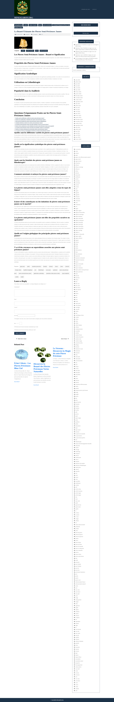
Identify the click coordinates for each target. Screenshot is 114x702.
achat (76, 151)
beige (76, 244)
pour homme (78, 566)
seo (76, 619)
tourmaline (77, 659)
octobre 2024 (78, 123)
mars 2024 (77, 137)
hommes (77, 408)
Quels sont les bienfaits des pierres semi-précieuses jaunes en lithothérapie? (30, 121)
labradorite (77, 426)
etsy (76, 362)
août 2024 (77, 127)
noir (76, 473)
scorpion (77, 617)
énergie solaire (18, 269)
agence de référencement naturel (83, 157)
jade (76, 412)
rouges (77, 601)
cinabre (77, 317)
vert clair (77, 678)
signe (76, 625)
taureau (77, 649)
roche (76, 586)
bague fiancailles (79, 226)
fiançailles (77, 374)
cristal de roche (79, 343)
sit (75, 627)
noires (76, 477)
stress (76, 645)
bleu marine (78, 289)
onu (76, 497)
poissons (77, 562)
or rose (77, 516)
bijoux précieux (79, 271)
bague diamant (78, 216)
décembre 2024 (79, 119)
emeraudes (77, 358)
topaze (76, 655)
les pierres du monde (80, 433)
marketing (77, 451)
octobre (77, 485)
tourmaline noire (79, 661)
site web (77, 631)
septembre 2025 (79, 101)
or (75, 510)
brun (76, 299)
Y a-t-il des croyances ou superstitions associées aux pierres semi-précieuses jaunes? (32, 130)
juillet (76, 424)
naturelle (77, 471)
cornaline (77, 331)
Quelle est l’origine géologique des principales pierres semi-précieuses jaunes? (31, 129)
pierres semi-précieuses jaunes (25, 273)
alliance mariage (79, 167)
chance (56, 266)
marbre (77, 447)
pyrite (76, 576)
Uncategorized (78, 665)
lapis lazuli (77, 429)
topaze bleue (78, 657)
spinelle (77, 643)
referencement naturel (80, 584)
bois (76, 295)
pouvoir (77, 568)
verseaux (77, 674)
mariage (77, 449)
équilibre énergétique (28, 269)
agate (76, 155)
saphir (76, 607)
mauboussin (78, 457)
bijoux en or (78, 265)
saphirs (77, 609)
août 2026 (77, 80)
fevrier (77, 368)
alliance (77, 165)
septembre (77, 621)
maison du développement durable (83, 443)
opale (76, 503)
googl (76, 392)
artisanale (77, 198)
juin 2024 (77, 131)
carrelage (77, 307)
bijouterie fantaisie (79, 260)
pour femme (78, 564)
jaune (40, 25)
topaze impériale (65, 273)
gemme (77, 388)
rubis (76, 603)
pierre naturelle (79, 550)
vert (76, 676)
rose (76, 588)
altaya (76, 171)
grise (76, 400)
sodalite (77, 637)
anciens (77, 184)
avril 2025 (77, 111)
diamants (77, 352)
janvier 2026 (78, 93)
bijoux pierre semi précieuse (82, 269)
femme (77, 366)
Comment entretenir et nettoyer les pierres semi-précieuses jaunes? (29, 122)
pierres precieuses (47, 25)
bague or (77, 232)
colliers (77, 327)
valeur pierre (78, 667)
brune (76, 301)
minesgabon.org (23, 18)
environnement (78, 360)
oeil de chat (78, 489)
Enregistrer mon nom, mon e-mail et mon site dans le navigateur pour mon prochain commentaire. (33, 318)
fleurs (76, 378)
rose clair (77, 589)
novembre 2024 (79, 121)
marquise (77, 453)
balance (77, 242)
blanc (76, 273)
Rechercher (86, 25)
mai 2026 (77, 85)
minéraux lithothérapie (80, 465)
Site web (15, 315)
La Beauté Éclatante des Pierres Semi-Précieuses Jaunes (38, 31)
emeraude (77, 356)
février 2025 (78, 115)
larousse (77, 431)
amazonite (77, 175)
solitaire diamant (79, 641)
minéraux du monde (80, 463)
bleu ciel (77, 283)
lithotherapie (78, 441)
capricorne (77, 303)
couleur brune (78, 335)
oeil (76, 487)
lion (76, 439)
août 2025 (77, 103)
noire (76, 475)
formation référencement (81, 384)
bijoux (76, 262)
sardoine (77, 611)
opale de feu (78, 505)
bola (76, 297)
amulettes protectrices (36, 266)
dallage (77, 345)
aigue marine (78, 161)
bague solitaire (78, 238)
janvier (77, 414)
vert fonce (77, 680)
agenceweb (78, 159)
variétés (16, 276)
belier (76, 246)
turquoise (77, 663)
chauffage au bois (79, 315)
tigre (76, 653)
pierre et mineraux (79, 548)
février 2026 (78, 91)
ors (76, 522)
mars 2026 (77, 89)
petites (76, 538)
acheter (77, 153)
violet (76, 686)
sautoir (77, 613)
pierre (76, 540)
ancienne (77, 181)
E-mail (16, 307)
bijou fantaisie (78, 254)
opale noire (78, 507)
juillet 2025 (78, 105)
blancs (76, 279)
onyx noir (77, 501)
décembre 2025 (79, 95)
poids (76, 560)
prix (76, 574)
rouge (76, 597)
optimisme (55, 269)
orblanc (77, 520)
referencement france (80, 582)
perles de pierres (79, 536)
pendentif (77, 526)
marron (77, 455)
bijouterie (77, 256)
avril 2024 (77, 135)
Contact (94, 9)
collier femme (78, 325)
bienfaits (45, 266)
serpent (77, 623)
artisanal (77, 196)
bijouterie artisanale (80, 258)
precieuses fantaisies (80, 572)
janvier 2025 (78, 117)
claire (76, 321)
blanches (77, 277)
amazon (77, 173)
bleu (76, 281)
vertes (76, 684)
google (77, 394)
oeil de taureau (78, 491)
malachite (77, 445)
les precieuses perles (80, 437)
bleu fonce (77, 287)
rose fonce (77, 591)
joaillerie (77, 422)
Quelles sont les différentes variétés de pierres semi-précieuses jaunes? (29, 118)
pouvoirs (77, 570)
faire (76, 364)
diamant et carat (79, 348)
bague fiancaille (79, 224)
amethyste (77, 177)
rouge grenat (78, 599)
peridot (77, 528)
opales (76, 508)
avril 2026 (77, 87)
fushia (76, 386)
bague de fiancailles (80, 212)
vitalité (22, 276)
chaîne (76, 311)
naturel (77, 469)
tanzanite (77, 647)
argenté (77, 192)
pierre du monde (79, 546)
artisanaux (77, 200)
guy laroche (78, 402)
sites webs (77, 633)
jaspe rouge (78, 418)
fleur (76, 376)
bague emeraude (79, 218)
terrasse (77, 651)
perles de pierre (79, 534)
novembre (77, 481)
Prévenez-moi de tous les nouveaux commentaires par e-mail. (26, 326)
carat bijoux (78, 305)
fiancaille (77, 370)
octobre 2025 (78, 99)
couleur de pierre (33, 25)
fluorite (77, 382)
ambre (28, 266)
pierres (77, 552)
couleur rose (78, 339)
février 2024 (78, 139)
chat (76, 313)
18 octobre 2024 (19, 34)
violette (77, 688)
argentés (77, 194)
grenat (76, 396)
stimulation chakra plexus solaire (53, 273)
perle (76, 530)
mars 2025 (77, 113)
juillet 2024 (78, 129)
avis (76, 206)
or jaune (77, 514)
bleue (76, 291)
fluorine (77, 380)
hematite (77, 404)
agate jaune (22, 266)
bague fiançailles (79, 228)
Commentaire (17, 286)
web (76, 690)
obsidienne (77, 483)
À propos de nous (85, 9)
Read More (16, 381)
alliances (77, 169)
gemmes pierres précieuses (81, 390)
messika (77, 461)
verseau (77, 672)
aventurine (77, 204)
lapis (76, 427)
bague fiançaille (79, 222)
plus (76, 558)
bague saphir (78, 236)
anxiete (77, 186)
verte (76, 682)
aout (76, 188)
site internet (78, 629)
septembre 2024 (79, 125)
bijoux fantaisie (79, 267)
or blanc (77, 512)
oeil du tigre (78, 495)
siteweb (77, 635)
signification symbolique (39, 273)
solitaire (77, 639)
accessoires (78, 149)
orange (77, 518)
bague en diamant (79, 220)
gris (76, 398)
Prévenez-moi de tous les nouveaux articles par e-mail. (25, 329)
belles (76, 248)
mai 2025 (77, 109)
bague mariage (78, 230)
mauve (76, 459)
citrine (61, 266)
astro (76, 202)
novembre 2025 (79, 97)
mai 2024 (77, 133)
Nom (15, 299)
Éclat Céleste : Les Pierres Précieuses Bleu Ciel (22, 365)
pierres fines (78, 554)
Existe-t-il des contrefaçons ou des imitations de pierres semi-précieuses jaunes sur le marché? (34, 126)
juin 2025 (77, 107)
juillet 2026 (78, 82)
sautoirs (77, 615)
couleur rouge (78, 341)
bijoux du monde (79, 263)
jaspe (76, 416)
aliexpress (77, 163)
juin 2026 (77, 83)
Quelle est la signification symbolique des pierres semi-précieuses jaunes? (30, 119)
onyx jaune (48, 269)
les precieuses (78, 435)
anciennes (77, 182)
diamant (77, 346)
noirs (76, 479)
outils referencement (80, 524)
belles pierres (78, 250)
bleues (76, 293)
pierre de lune (78, 544)
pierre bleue (78, 542)
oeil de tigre (78, 493)
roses (76, 595)
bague (76, 208)
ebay (76, 354)
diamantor (77, 350)
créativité (67, 266)
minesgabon (27, 34)
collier (76, 323)
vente (76, 671)
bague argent (78, 210)
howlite (77, 410)
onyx (76, 499)
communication (79, 329)
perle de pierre (78, 532)
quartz (76, 578)
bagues (77, 240)
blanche (77, 275)
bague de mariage (79, 214)
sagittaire (77, 605)
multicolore (78, 467)
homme (77, 406)
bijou (76, 252)
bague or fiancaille (79, 234)
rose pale (77, 593)
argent (76, 190)
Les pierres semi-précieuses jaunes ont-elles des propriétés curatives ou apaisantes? (32, 127)
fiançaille (77, 372)
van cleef (77, 669)
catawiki (77, 309)
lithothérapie (41, 269)
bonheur (51, 266)
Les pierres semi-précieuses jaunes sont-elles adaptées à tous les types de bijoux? (32, 124)
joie (35, 269)
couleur (25, 25)
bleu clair (77, 285)
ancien (76, 179)
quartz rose (78, 580)
